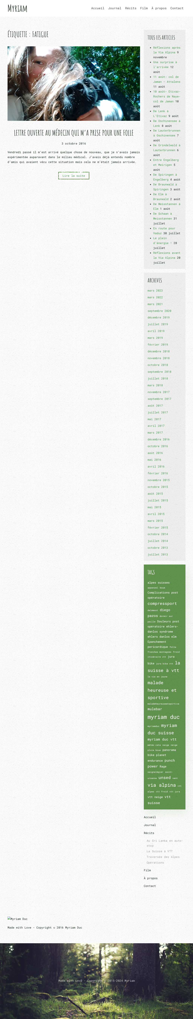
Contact (177, 8)
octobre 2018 (158, 365)
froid (176, 652)
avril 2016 (156, 466)
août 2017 (155, 405)
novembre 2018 (159, 358)
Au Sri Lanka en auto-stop (165, 843)
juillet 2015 (158, 500)
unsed (165, 777)
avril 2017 (156, 426)
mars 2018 (155, 385)
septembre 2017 (159, 399)
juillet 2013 (158, 554)
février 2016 (158, 473)
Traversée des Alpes (163, 857)
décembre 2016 (159, 439)
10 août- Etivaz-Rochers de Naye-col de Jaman (166, 96)
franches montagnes (159, 652)
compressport (162, 603)
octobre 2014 (158, 534)
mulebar (155, 709)
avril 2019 (156, 331)
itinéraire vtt (157, 657)
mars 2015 (155, 521)
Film (144, 8)
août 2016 (155, 453)
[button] (96, 990)
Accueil (97, 8)
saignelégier (155, 772)
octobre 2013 (158, 547)
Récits (149, 833)
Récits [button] (130, 8)
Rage (163, 766)
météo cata (154, 745)
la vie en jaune (157, 676)
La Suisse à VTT (160, 851)
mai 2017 (154, 419)
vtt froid (162, 791)
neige (165, 745)
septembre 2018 (159, 371)
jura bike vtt (164, 663)
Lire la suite (74, 175)
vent (175, 778)
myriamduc (153, 726)
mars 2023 (155, 290)
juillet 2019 (158, 324)
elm (173, 636)
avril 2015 (156, 514)
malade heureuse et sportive (162, 690)
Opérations (155, 862)
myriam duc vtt (162, 739)
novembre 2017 (159, 392)
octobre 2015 (158, 487)
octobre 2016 (158, 446)
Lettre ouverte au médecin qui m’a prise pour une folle (74, 133)
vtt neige (155, 797)
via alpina (162, 785)
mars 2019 (155, 338)
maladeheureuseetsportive (163, 703)
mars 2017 (155, 432)
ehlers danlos (159, 636)
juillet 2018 (158, 378)
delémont (153, 610)
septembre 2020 (159, 311)
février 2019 (158, 344)
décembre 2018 (159, 351)
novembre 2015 (159, 480)
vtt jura (174, 791)
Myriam (18, 8)
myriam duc (164, 716)
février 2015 (158, 527)
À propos (159, 8)
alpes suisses (159, 582)
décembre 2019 (159, 317)
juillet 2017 (158, 412)
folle (173, 647)
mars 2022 (155, 297)
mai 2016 (154, 459)
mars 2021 (155, 304)
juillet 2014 (158, 541)
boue (162, 587)
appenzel (153, 587)
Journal (114, 8)
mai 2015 (154, 507)
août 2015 (155, 493)
